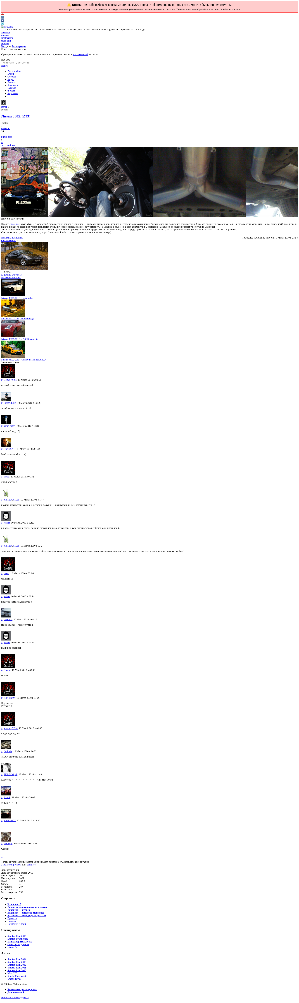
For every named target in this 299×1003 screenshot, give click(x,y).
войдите (31, 864)
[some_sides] (6, 423)
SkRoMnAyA (10, 774)
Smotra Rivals (14, 978)
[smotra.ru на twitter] (2, 24)
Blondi (7, 797)
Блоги (10, 73)
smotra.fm (12, 947)
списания (14, 224)
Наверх (5, 43)
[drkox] (8, 473)
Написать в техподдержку (15, 997)
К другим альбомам (11, 274)
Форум (11, 90)
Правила (12, 918)
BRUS (7, 380)
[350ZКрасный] (13, 336)
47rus (13, 403)
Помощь (11, 921)
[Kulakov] (6, 497)
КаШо (16, 499)
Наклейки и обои (16, 924)
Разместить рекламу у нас (22, 989)
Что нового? (14, 904)
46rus (14, 380)
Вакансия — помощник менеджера (27, 907)
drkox (6, 476)
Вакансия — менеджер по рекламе (26, 915)
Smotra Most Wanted (17, 976)
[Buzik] (6, 446)
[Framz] (6, 400)
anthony (8, 728)
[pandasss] (6, 616)
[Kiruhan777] (6, 817)
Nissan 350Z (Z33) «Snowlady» (17, 298)
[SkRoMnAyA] (6, 771)
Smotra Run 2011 (16, 967)
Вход (4, 46)
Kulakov (8, 499)
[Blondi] (6, 794)
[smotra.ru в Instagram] (7, 26)
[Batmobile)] (13, 315)
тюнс (6, 573)
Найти (4, 65)
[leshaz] (3, 104)
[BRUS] (8, 377)
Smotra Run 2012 (16, 964)
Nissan (6, 116)
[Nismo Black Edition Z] (13, 356)
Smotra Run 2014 (16, 959)
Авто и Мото (14, 71)
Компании (13, 85)
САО (12, 449)
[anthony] (8, 725)
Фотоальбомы (8, 240)
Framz (7, 403)
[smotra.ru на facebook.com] (2, 20)
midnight (8, 843)
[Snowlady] (13, 295)
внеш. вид (6, 137)
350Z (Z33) (21, 116)
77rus (15, 728)
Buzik (7, 449)
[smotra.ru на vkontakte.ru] (2, 17)
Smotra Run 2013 (16, 962)
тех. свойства (8, 145)
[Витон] (8, 667)
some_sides (9, 426)
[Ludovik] (6, 748)
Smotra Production (17, 939)
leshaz (4, 106)
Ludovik (8, 751)
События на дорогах (18, 944)
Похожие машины (11, 277)
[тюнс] (8, 570)
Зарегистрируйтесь (11, 864)
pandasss (8, 619)
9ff (13, 698)
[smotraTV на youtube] (2, 14)
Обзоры (11, 76)
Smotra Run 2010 (16, 970)
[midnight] (6, 840)
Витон (7, 670)
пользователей (80, 54)
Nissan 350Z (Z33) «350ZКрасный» (19, 339)
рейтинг (5, 128)
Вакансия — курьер (18, 910)
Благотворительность (19, 941)
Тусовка (11, 88)
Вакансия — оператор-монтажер (25, 912)
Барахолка (12, 93)
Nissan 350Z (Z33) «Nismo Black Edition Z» (23, 359)
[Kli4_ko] (8, 695)
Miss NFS (12, 973)
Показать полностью (12, 237)
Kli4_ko (8, 698)
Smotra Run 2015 (16, 936)
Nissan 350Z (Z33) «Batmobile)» (17, 318)
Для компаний (15, 992)
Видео (10, 79)
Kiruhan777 (10, 820)
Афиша (11, 82)
